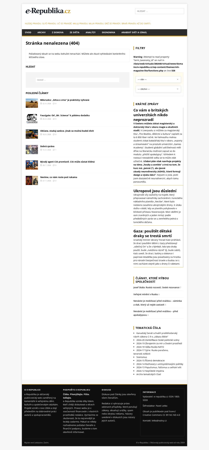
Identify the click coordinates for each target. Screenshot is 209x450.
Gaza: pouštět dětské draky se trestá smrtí (152, 233)
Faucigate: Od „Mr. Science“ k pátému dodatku (65, 115)
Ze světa (74, 32)
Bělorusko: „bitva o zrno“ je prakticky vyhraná (64, 99)
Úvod (28, 32)
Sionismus (141, 357)
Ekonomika (108, 32)
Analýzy (91, 32)
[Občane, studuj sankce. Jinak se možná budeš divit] (32, 136)
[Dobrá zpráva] (32, 152)
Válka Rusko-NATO (150, 346)
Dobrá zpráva (47, 146)
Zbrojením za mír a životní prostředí (159, 343)
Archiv (41, 32)
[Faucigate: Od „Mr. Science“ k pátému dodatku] (32, 121)
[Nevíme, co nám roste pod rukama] (32, 183)
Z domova (57, 32)
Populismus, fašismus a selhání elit (158, 367)
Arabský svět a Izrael (134, 32)
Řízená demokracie (150, 360)
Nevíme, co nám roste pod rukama (58, 177)
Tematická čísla (148, 328)
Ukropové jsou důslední (154, 190)
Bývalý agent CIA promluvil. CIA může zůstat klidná (67, 161)
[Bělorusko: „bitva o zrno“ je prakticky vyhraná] (32, 105)
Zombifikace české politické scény (157, 340)
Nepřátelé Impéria (150, 370)
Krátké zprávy (147, 104)
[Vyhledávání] (159, 10)
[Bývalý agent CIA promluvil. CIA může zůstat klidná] (32, 167)
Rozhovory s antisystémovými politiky (159, 364)
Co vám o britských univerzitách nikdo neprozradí (150, 114)
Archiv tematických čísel (148, 374)
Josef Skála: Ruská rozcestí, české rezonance (156, 287)
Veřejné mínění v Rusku (145, 294)
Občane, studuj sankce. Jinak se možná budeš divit (67, 130)
